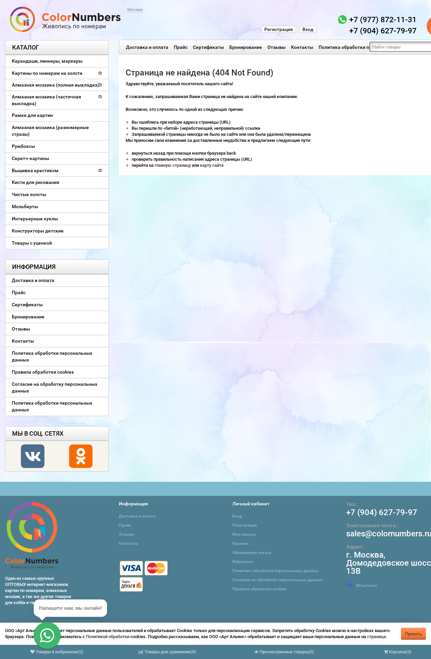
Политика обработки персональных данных (368, 47)
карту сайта (212, 165)
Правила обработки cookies (43, 372)
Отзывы (276, 47)
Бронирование (245, 47)
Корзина (240, 543)
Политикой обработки (107, 636)
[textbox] (400, 46)
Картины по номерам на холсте (47, 73)
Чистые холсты (29, 194)
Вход (307, 29)
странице (376, 636)
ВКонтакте (366, 585)
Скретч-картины (30, 158)
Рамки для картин (32, 115)
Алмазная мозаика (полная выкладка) (55, 85)
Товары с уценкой (32, 243)
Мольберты (25, 206)
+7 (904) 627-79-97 (381, 512)
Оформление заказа (251, 552)
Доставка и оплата (147, 47)
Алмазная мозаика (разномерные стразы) (50, 131)
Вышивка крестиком (35, 170)
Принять (413, 633)
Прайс (181, 47)
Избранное (242, 561)
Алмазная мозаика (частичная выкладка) (46, 100)
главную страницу (173, 165)
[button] (47, 635)
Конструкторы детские (38, 230)
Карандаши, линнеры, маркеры (47, 61)
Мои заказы (244, 534)
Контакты (302, 47)
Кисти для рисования (35, 182)
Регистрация (278, 29)
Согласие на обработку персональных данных (54, 387)
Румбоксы (23, 146)
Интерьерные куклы (35, 218)
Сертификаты (208, 47)
